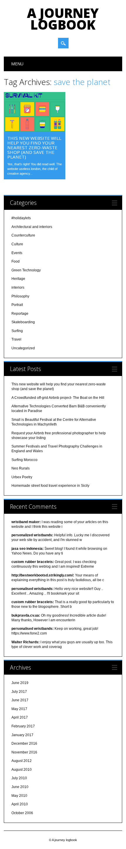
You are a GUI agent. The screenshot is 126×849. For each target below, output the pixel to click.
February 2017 (23, 726)
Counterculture (23, 235)
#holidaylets (21, 218)
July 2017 (19, 692)
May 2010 (19, 796)
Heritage (18, 279)
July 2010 (19, 778)
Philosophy (20, 296)
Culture (17, 244)
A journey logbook (63, 18)
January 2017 (22, 735)
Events (16, 253)
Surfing (17, 331)
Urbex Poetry (21, 477)
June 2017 (19, 700)
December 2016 (24, 743)
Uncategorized (23, 348)
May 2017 (19, 709)
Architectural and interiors (31, 227)
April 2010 (19, 804)
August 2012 (21, 761)
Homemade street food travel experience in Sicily (50, 486)
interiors (17, 287)
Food (15, 261)
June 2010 (19, 787)
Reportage (19, 314)
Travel (16, 339)
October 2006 (22, 813)
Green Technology (26, 270)
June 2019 (19, 683)
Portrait (17, 305)
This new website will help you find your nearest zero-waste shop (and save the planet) (34, 147)
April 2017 (19, 717)
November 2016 (24, 752)
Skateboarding (23, 322)
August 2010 (21, 770)
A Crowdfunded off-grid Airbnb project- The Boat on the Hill (57, 398)
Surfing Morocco (24, 460)
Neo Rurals (20, 468)
